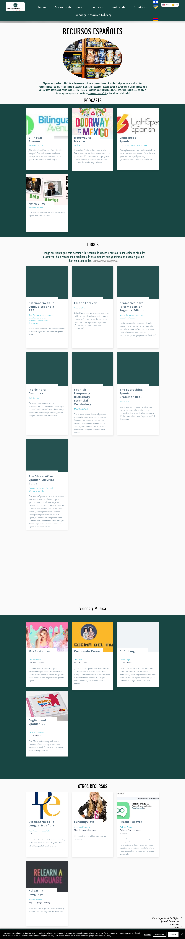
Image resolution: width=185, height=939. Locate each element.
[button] (68, 7)
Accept (173, 934)
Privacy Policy (105, 935)
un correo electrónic (97, 93)
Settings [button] (147, 934)
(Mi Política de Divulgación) (105, 261)
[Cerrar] (181, 934)
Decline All (159, 934)
